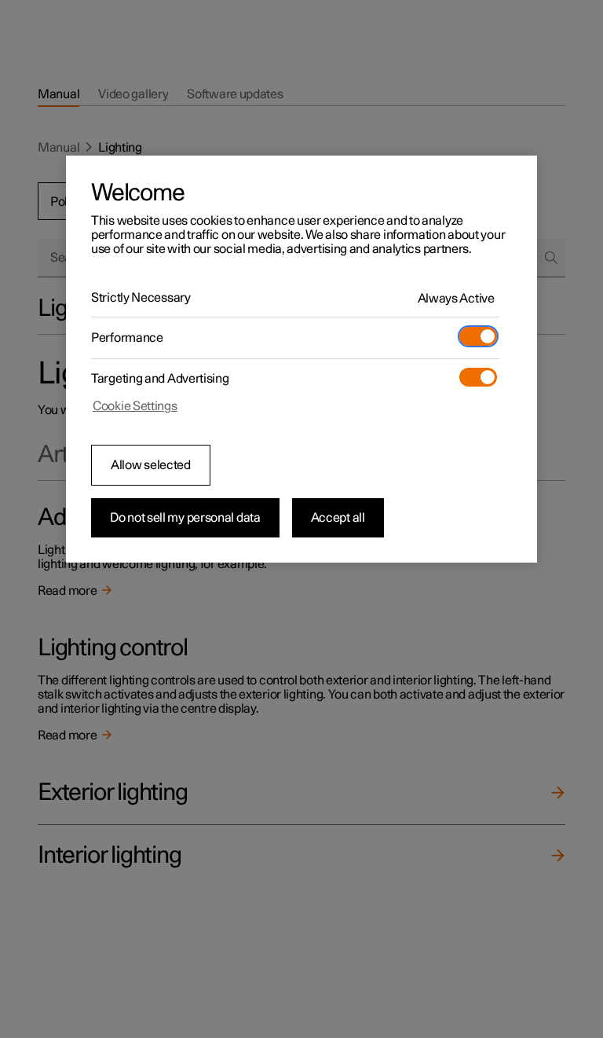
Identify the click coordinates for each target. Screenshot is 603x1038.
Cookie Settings (135, 406)
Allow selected (151, 465)
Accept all (338, 518)
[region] (301, 359)
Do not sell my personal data (185, 518)
